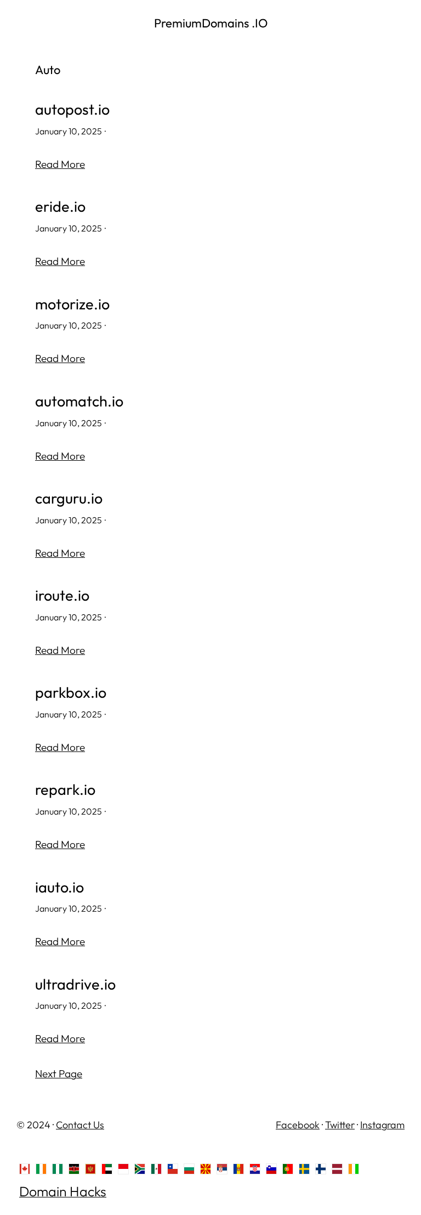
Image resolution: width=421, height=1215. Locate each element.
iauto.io (59, 887)
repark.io (65, 790)
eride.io (60, 207)
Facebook (298, 1124)
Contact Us (80, 1124)
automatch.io (79, 401)
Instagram (382, 1124)
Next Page (58, 1073)
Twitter (340, 1124)
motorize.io (72, 304)
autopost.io (72, 109)
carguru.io (69, 498)
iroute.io (62, 595)
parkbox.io (70, 693)
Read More (60, 164)
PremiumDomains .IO (211, 23)
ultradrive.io (75, 984)
